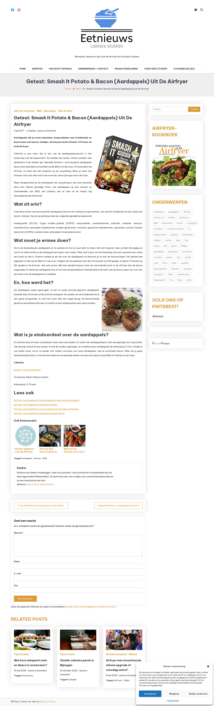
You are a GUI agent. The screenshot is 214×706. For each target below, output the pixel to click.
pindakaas (159, 251)
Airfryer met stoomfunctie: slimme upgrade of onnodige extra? (124, 665)
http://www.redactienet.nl (40, 484)
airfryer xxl (159, 217)
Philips (127, 680)
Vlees (179, 280)
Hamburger (187, 234)
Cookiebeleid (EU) (184, 68)
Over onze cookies (155, 68)
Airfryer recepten (24, 110)
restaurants (28, 675)
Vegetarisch (160, 280)
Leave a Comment (46, 130)
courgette (192, 223)
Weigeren (174, 694)
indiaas (157, 240)
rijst (178, 257)
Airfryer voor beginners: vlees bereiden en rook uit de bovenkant (47, 400)
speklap (184, 263)
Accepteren (150, 694)
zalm (189, 280)
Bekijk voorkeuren (198, 694)
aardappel (27, 458)
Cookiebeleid (173, 700)
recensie (158, 257)
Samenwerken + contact (93, 68)
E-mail (17, 573)
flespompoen (160, 234)
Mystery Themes (47, 701)
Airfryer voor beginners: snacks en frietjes (35, 404)
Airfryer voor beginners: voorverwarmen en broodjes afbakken (46, 409)
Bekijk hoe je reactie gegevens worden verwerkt (91, 606)
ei (189, 229)
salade (188, 257)
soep (174, 263)
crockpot (158, 229)
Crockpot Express (60, 68)
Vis (171, 280)
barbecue (184, 217)
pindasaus (173, 251)
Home (23, 68)
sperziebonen (160, 268)
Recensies (50, 110)
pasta (174, 246)
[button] (208, 666)
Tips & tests (65, 110)
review (169, 257)
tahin (170, 274)
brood (180, 223)
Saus (164, 263)
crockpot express (175, 229)
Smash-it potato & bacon (27, 369)
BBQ (39, 110)
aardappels (173, 212)
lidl (165, 246)
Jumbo (168, 240)
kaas (178, 240)
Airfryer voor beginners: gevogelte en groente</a (39, 413)
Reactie (18, 532)
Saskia (32, 130)
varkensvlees (183, 274)
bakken (171, 217)
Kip (186, 240)
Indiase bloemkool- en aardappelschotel (117, 505)
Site (16, 585)
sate (156, 263)
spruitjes (188, 268)
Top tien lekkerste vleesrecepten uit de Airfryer (41, 505)
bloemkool (167, 223)
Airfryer (37, 68)
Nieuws (133, 654)
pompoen (187, 251)
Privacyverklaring (126, 68)
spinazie (175, 268)
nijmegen (73, 679)
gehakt (174, 234)
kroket (157, 246)
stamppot (159, 274)
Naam (17, 561)
